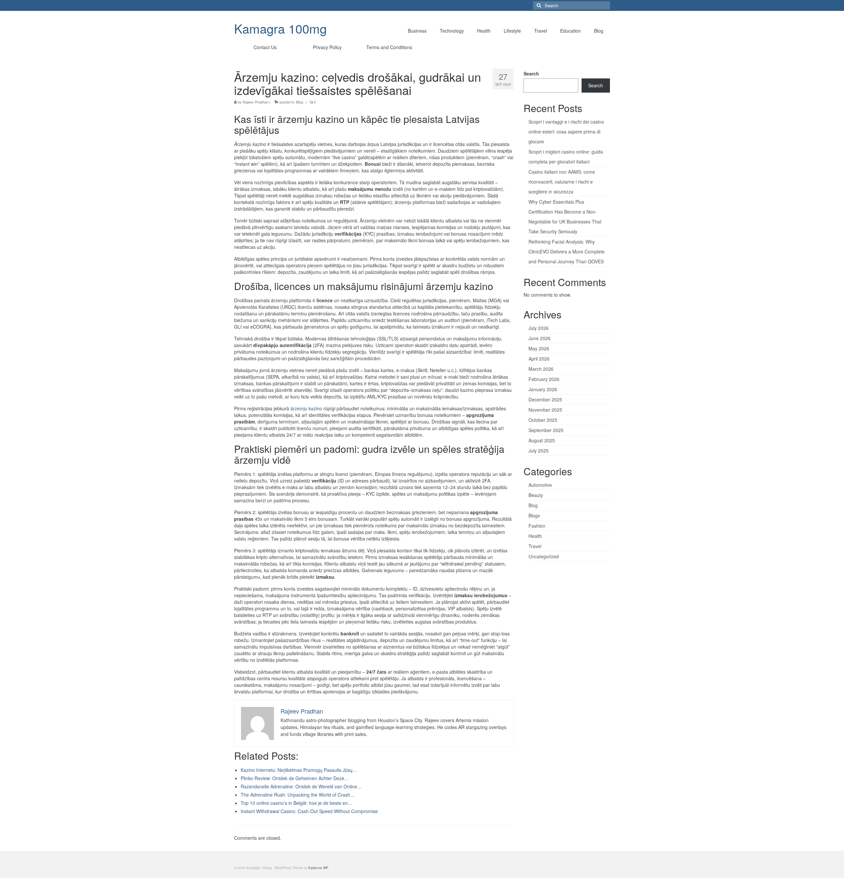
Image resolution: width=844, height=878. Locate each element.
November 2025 (545, 409)
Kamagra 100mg (280, 28)
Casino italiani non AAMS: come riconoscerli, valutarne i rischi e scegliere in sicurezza (561, 181)
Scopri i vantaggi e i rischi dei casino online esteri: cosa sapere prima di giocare (566, 131)
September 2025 (545, 430)
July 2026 (538, 328)
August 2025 (541, 440)
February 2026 (543, 379)
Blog (299, 101)
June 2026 (539, 338)
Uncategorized (543, 556)
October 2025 (542, 420)
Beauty (535, 495)
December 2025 (545, 399)
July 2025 (538, 450)
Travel (534, 546)
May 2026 (538, 348)
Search (531, 73)
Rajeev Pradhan (255, 101)
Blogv (534, 515)
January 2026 (542, 389)
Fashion (536, 525)
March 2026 (541, 369)
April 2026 (539, 358)
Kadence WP (318, 867)
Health (535, 536)
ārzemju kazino (306, 408)
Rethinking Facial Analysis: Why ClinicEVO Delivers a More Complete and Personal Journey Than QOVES (566, 251)
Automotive (540, 485)
